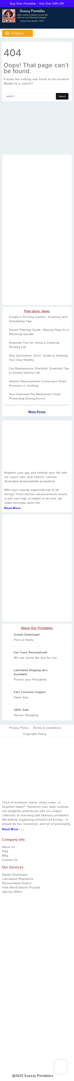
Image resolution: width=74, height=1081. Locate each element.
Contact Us (10, 859)
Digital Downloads (15, 874)
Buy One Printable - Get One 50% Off (37, 3)
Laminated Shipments (17, 878)
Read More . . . (13, 829)
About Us (8, 847)
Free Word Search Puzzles (21, 887)
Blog (5, 855)
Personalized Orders (16, 883)
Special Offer (11, 891)
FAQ (5, 851)
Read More (12, 508)
